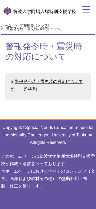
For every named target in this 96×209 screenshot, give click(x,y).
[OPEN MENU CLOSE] (86, 10)
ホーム (6, 25)
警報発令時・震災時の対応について (49, 81)
